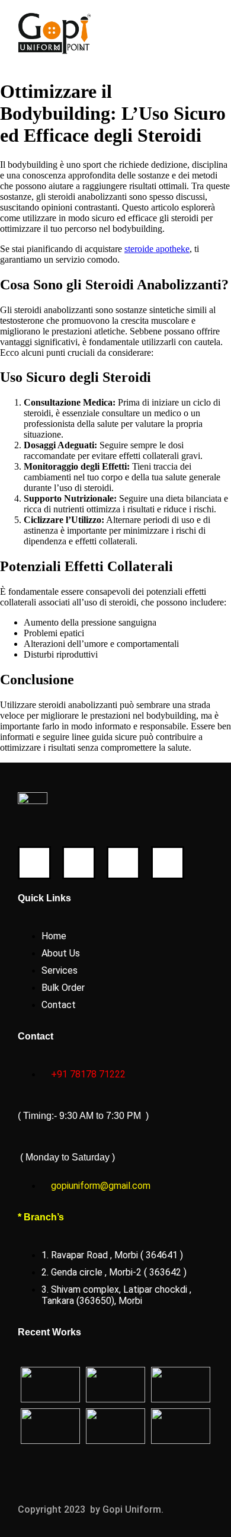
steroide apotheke (157, 249)
